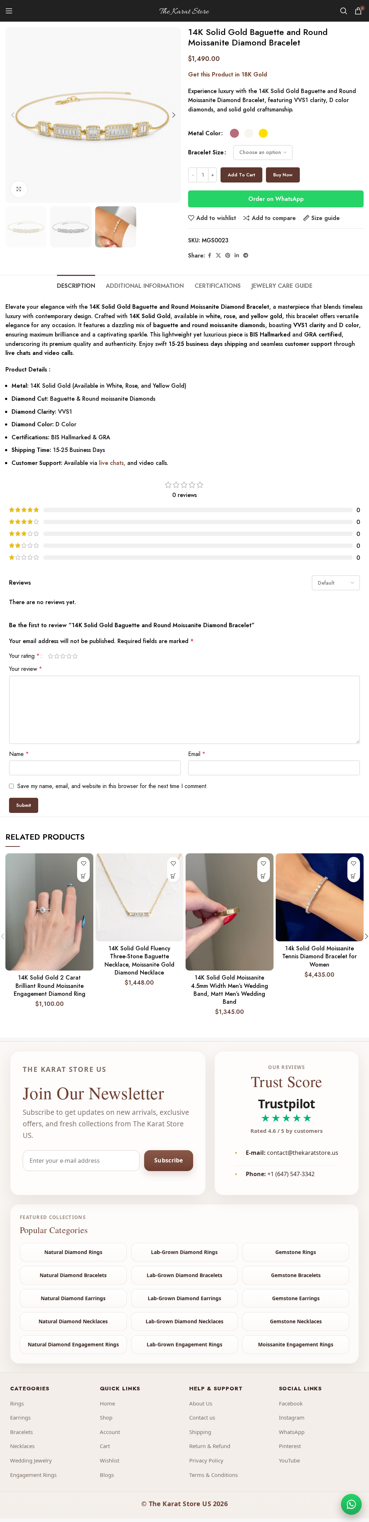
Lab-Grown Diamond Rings (184, 1252)
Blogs (107, 1474)
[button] (12, 115)
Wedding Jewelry (31, 1460)
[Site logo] (184, 10)
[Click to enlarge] (19, 189)
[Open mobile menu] (9, 11)
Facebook (291, 1403)
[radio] (234, 133)
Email (196, 754)
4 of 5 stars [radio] (69, 656)
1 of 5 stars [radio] (51, 656)
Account (110, 1431)
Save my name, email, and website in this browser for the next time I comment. (112, 786)
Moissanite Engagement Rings (295, 1344)
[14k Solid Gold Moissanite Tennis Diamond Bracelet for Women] (320, 897)
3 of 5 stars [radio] (63, 656)
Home (107, 1403)
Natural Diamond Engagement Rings (73, 1344)
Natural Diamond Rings (73, 1252)
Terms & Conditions (213, 1474)
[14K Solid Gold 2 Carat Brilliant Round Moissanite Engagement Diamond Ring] (49, 912)
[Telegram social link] (245, 255)
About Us (200, 1403)
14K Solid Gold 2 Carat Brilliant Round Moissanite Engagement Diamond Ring (49, 985)
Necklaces (22, 1446)
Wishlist (109, 1460)
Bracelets (21, 1431)
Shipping (200, 1431)
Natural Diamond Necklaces (73, 1321)
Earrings (20, 1417)
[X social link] (218, 255)
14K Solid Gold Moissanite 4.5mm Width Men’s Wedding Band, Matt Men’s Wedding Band (229, 989)
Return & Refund (209, 1446)
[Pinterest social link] (227, 255)
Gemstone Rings (295, 1252)
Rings (17, 1403)
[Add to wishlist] (83, 863)
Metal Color (204, 133)
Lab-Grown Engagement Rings (184, 1344)
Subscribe (168, 1160)
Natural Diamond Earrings (73, 1298)
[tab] (76, 285)
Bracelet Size (206, 152)
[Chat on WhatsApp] (351, 1504)
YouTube (289, 1460)
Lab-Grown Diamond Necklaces (184, 1321)
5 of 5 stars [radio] (75, 656)
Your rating (24, 656)
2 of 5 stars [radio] (57, 656)
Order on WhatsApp (276, 199)
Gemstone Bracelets (296, 1275)
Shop (106, 1417)
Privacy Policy (206, 1460)
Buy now (283, 174)
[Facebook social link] (209, 255)
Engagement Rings (33, 1474)
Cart (105, 1446)
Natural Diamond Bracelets (73, 1275)
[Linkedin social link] (236, 255)
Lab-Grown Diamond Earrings (184, 1298)
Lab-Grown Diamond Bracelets (184, 1275)
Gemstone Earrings (296, 1298)
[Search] (344, 11)
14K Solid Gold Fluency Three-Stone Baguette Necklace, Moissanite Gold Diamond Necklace (139, 960)
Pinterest (290, 1446)
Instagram (291, 1417)
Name (19, 754)
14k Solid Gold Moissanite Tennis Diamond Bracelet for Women (319, 956)
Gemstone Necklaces (296, 1321)
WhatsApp (291, 1431)
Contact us (202, 1417)
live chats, (111, 463)
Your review (25, 669)
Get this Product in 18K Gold (227, 74)
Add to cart (241, 174)
